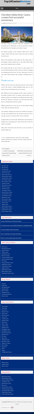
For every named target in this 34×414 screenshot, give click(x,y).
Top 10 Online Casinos (6, 195)
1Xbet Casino (4, 313)
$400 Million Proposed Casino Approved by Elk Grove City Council (24, 153)
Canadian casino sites (6, 171)
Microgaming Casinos (6, 248)
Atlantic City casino (10, 137)
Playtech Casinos (5, 250)
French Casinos (5, 202)
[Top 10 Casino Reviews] (17, 4)
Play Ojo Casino (5, 334)
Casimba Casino (5, 318)
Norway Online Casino (6, 181)
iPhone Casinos (5, 366)
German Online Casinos (7, 193)
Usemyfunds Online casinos (7, 390)
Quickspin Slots (5, 289)
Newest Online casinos (6, 199)
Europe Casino (5, 296)
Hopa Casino (4, 338)
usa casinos (20, 139)
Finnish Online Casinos (7, 176)
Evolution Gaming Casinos (7, 257)
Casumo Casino (5, 325)
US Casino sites (5, 165)
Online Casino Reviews (7, 174)
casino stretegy (24, 137)
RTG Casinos (4, 246)
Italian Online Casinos (6, 200)
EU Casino (4, 336)
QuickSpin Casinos (6, 253)
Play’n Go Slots (5, 290)
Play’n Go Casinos (6, 255)
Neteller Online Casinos (7, 378)
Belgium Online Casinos (7, 207)
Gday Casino (4, 322)
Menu (17, 8)
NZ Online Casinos (6, 186)
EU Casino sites (5, 169)
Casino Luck (4, 317)
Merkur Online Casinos (7, 271)
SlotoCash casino (5, 315)
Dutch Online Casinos (6, 179)
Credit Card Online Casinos (7, 394)
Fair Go (3, 348)
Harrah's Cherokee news (6, 139)
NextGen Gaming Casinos (7, 259)
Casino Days (4, 308)
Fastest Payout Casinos (6, 185)
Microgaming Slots (6, 287)
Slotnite (3, 350)
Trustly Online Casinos (7, 392)
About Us (13, 401)
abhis (4, 23)
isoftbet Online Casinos (7, 266)
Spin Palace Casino (6, 341)
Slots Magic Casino (6, 329)
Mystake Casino (5, 311)
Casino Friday (5, 306)
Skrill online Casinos (6, 376)
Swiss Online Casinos (6, 190)
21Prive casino (5, 324)
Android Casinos (5, 364)
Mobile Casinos (5, 362)
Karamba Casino (5, 320)
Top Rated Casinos (6, 183)
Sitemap (25, 401)
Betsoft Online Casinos (7, 269)
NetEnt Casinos (5, 252)
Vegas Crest (4, 346)
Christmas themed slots (7, 294)
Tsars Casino (4, 310)
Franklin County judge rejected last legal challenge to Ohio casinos (9, 153)
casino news (18, 137)
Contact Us (19, 401)
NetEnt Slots (4, 285)
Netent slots (4, 385)
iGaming (15, 139)
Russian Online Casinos (7, 211)
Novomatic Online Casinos (7, 262)
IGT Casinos (4, 261)
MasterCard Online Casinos (7, 380)
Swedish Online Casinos (7, 178)
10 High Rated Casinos (7, 352)
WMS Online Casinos (6, 264)
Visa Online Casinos (6, 381)
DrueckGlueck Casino (6, 332)
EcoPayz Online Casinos (7, 387)
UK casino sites (5, 167)
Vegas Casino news (27, 139)
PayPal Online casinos (6, 383)
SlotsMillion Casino (6, 331)
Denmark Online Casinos (7, 192)
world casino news (5, 141)
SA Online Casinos (6, 188)
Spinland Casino (5, 327)
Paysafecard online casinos (7, 388)
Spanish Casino (5, 204)
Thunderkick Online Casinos (8, 273)
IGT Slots (4, 283)
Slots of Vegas (5, 345)
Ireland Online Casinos (6, 209)
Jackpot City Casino (6, 343)
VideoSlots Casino (6, 339)
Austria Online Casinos (7, 206)
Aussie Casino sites (6, 172)
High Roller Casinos (6, 197)
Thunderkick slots (5, 292)
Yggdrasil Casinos (5, 268)
